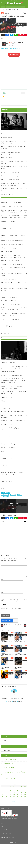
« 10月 (13, 801)
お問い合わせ (4, 826)
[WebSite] (8, 701)
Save (25, 34)
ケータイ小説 (13, 494)
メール (3, 586)
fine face (11, 842)
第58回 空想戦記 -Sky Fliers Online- (9, 48)
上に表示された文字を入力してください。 (11, 608)
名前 (3, 579)
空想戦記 (8, 492)
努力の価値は (7, 96)
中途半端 (19, 494)
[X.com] (14, 508)
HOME (3, 9)
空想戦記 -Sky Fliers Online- (7, 837)
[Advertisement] (14, 72)
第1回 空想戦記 (14, 54)
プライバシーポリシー (6, 833)
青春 (9, 496)
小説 (6, 9)
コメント (4, 564)
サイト (2, 592)
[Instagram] (19, 701)
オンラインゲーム (5, 494)
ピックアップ (4, 829)
